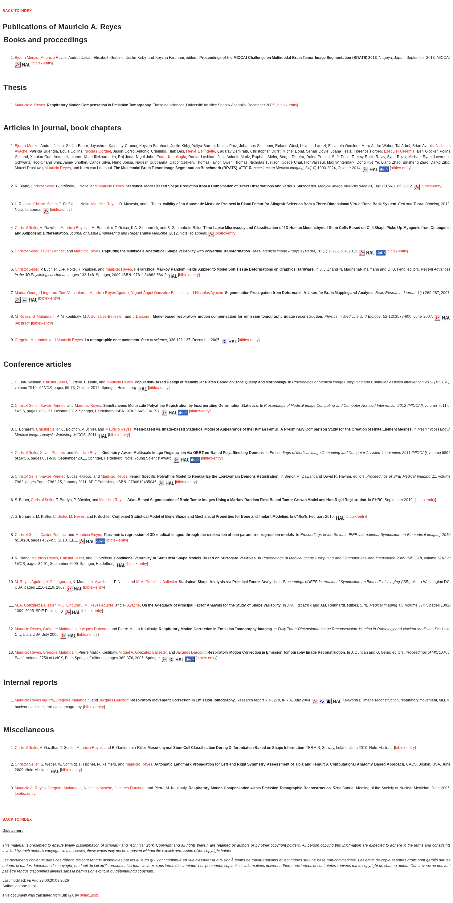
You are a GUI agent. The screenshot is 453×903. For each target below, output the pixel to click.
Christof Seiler (42, 186)
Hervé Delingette (200, 151)
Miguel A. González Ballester (142, 652)
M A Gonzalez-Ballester (102, 316)
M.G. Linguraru (58, 582)
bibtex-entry (42, 63)
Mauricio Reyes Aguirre (109, 293)
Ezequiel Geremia (399, 151)
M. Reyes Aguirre (29, 582)
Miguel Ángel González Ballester (158, 293)
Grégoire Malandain (31, 340)
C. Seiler (60, 516)
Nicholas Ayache (209, 293)
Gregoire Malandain (65, 788)
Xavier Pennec (52, 251)
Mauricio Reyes (53, 57)
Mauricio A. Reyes (30, 105)
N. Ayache (99, 582)
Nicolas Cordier (97, 151)
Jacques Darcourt (93, 629)
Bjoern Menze (26, 57)
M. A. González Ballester (156, 582)
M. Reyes (77, 516)
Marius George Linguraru (36, 293)
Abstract (22, 323)
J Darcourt (141, 316)
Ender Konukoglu (171, 157)
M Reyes (22, 316)
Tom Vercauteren (73, 293)
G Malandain (43, 316)
